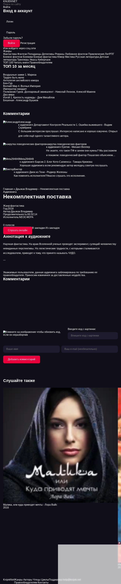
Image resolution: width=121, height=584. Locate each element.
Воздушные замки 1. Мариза (19, 74)
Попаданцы (34, 54)
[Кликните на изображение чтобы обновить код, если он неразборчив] (34, 333)
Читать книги (21, 62)
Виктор (18, 169)
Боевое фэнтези (12, 56)
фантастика (17, 205)
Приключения (96, 54)
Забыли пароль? (13, 38)
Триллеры (23, 59)
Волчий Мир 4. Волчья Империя (21, 86)
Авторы (27, 579)
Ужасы (33, 59)
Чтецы (36, 579)
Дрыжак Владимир (22, 211)
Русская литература (87, 56)
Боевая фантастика (45, 56)
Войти (11, 43)
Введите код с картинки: (82, 329)
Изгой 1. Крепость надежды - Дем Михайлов (29, 97)
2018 (11, 208)
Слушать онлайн (17, 230)
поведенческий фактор (73, 155)
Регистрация (27, 43)
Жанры (7, 51)
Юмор (60, 56)
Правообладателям (40, 62)
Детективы (48, 54)
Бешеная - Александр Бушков (20, 100)
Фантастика (10, 54)
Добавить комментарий (21, 359)
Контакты (43, 582)
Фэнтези (22, 54)
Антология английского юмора (21, 80)
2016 (6, 507)
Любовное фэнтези (76, 54)
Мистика (70, 56)
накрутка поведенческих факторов (66, 144)
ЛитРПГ (109, 54)
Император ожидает (15, 89)
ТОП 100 (8, 62)
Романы (59, 54)
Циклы (45, 579)
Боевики (28, 56)
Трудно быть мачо (13, 77)
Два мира (8, 94)
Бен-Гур (7, 83)
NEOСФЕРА (26, 217)
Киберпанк (44, 59)
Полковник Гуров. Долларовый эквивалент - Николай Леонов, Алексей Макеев (49, 91)
